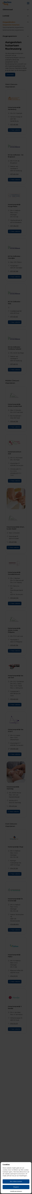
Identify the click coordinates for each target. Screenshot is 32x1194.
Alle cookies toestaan (16, 1181)
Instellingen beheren (16, 1191)
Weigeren (16, 1187)
